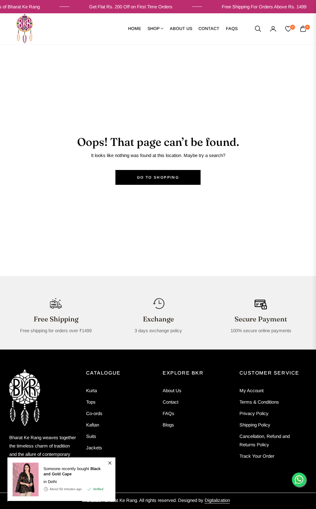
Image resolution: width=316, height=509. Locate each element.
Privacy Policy (253, 413)
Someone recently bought (72, 471)
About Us (172, 390)
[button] (258, 28)
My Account (251, 390)
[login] (273, 28)
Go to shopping (158, 177)
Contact (170, 402)
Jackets (94, 447)
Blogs (168, 424)
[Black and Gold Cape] (23, 479)
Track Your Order (256, 456)
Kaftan (92, 424)
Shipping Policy (254, 424)
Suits (91, 436)
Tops (91, 402)
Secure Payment (261, 319)
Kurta (91, 390)
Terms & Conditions (259, 402)
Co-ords (94, 413)
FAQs (168, 413)
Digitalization (217, 500)
